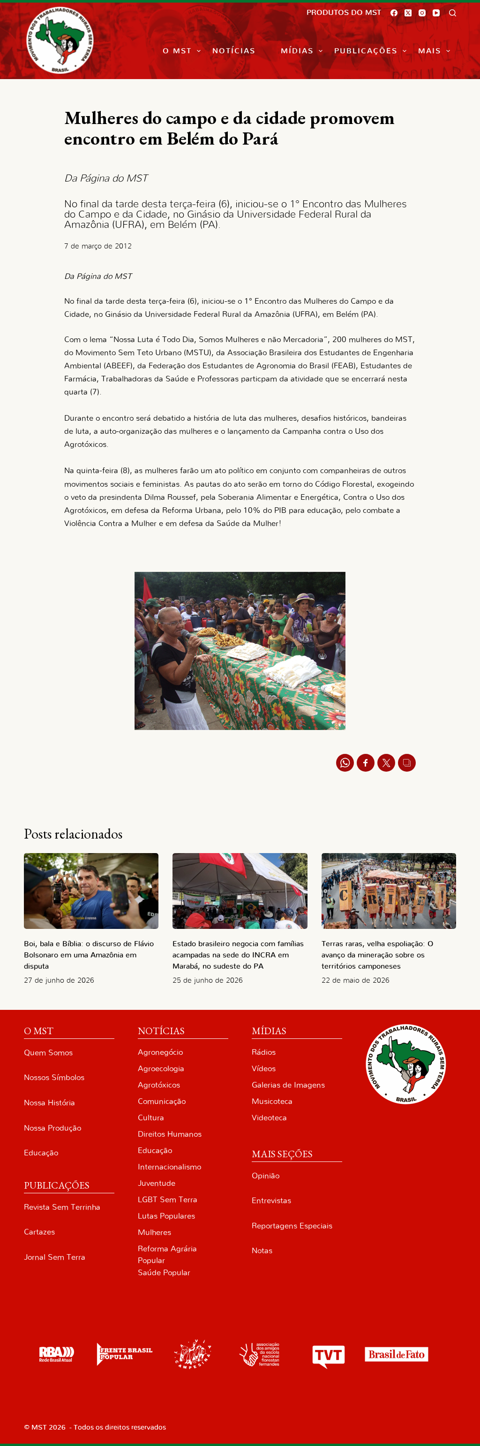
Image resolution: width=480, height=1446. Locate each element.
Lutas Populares (166, 1216)
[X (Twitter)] (408, 12)
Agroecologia (161, 1069)
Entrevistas (271, 1201)
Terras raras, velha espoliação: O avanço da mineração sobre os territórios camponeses (378, 955)
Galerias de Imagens (288, 1085)
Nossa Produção (52, 1128)
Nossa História (49, 1103)
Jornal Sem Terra (54, 1257)
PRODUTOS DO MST (344, 12)
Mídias (297, 51)
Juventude (156, 1183)
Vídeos (264, 1069)
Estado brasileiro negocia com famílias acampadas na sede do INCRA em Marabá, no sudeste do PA (238, 955)
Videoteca (269, 1118)
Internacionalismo (169, 1167)
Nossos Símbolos (54, 1077)
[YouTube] (436, 12)
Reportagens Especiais (292, 1226)
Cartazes (39, 1232)
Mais (429, 51)
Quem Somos (48, 1053)
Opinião (265, 1176)
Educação (41, 1153)
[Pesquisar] (452, 12)
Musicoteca (272, 1101)
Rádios (264, 1052)
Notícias (233, 51)
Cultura (151, 1118)
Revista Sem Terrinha (62, 1207)
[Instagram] (422, 12)
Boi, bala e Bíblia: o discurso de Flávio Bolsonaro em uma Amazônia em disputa (89, 955)
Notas (262, 1251)
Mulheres (154, 1232)
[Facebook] (394, 12)
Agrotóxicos (159, 1085)
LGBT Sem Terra (167, 1200)
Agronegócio (160, 1052)
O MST (177, 51)
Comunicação (162, 1101)
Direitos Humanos (170, 1134)
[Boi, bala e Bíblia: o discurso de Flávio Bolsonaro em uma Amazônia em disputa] (91, 891)
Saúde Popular (164, 1273)
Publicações (366, 51)
